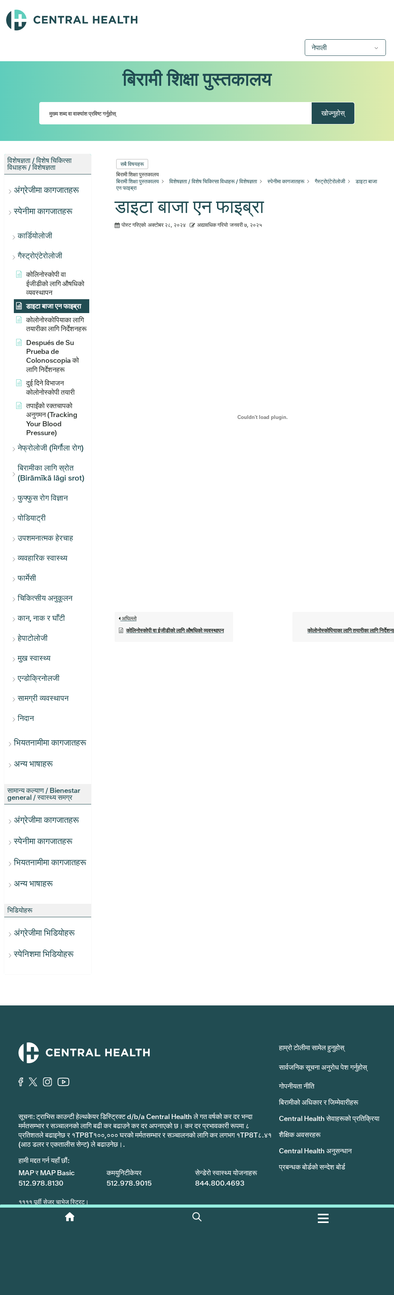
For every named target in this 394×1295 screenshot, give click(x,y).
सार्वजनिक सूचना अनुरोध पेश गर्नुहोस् (323, 1067)
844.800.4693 (219, 1183)
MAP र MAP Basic (46, 1172)
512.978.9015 (129, 1183)
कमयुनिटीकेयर (124, 1172)
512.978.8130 (40, 1183)
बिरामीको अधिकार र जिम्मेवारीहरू (318, 1102)
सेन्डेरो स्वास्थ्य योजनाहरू (226, 1172)
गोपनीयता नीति (296, 1086)
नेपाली (319, 47)
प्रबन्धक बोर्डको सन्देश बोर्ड (312, 1167)
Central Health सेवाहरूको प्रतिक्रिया (329, 1118)
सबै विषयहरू (132, 164)
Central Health (197, 20)
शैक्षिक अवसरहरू (300, 1134)
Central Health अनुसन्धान (315, 1150)
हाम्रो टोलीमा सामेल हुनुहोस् (311, 1047)
